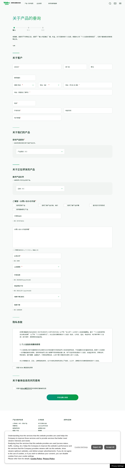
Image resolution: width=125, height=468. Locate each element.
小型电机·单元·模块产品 (20, 423)
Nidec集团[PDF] (26, 388)
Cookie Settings (81, 447)
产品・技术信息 (29, 3)
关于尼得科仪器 (42, 423)
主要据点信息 (41, 428)
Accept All (110, 447)
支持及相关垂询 (52, 3)
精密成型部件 (16, 428)
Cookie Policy (36, 459)
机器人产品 (16, 430)
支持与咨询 (67, 419)
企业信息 (39, 3)
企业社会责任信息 (43, 426)
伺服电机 (15, 426)
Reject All (97, 447)
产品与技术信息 (18, 419)
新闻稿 (40, 430)
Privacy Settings (117, 466)
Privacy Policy (49, 459)
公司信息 (41, 419)
